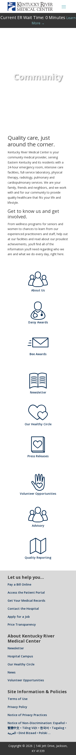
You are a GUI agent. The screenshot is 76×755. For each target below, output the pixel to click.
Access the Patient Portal (26, 592)
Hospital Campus (20, 656)
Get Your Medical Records (26, 600)
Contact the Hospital (23, 609)
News (11, 672)
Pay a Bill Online (19, 584)
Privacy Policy (17, 707)
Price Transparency (22, 624)
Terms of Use (17, 699)
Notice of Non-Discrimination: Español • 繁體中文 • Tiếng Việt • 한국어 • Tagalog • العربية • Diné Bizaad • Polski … (37, 728)
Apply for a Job (19, 617)
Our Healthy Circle (21, 664)
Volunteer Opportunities (26, 680)
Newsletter (16, 648)
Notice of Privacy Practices (27, 715)
